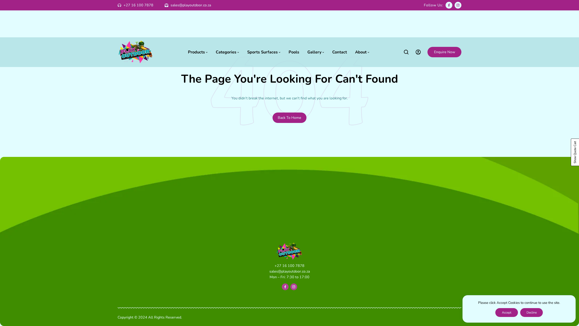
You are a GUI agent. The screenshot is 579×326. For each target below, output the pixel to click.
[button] (406, 52)
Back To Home (289, 117)
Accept (506, 312)
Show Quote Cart (575, 152)
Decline (532, 312)
